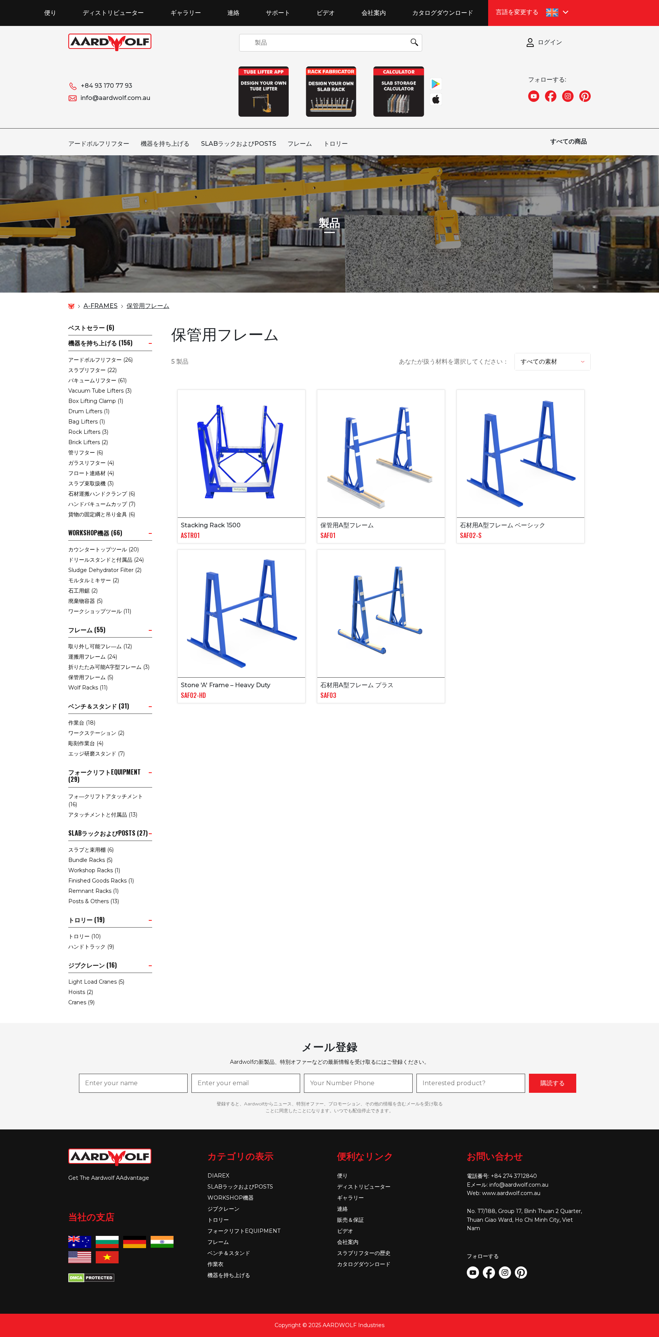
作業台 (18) (81, 722)
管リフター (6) (85, 452)
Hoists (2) (80, 992)
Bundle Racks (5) (90, 860)
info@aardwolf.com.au (115, 97)
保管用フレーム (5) (90, 677)
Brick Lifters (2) (88, 442)
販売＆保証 (350, 1219)
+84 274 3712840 (514, 1176)
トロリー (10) (84, 936)
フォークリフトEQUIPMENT (243, 1230)
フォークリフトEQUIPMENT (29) (104, 775)
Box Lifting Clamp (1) (95, 401)
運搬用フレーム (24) (92, 656)
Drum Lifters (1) (88, 411)
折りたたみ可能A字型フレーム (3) (108, 667)
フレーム (300, 143)
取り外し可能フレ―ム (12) (100, 646)
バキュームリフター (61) (97, 380)
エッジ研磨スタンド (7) (96, 753)
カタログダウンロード (442, 12)
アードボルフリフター (98, 143)
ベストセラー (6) (91, 327)
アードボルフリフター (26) (100, 359)
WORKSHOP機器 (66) (95, 532)
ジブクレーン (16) (92, 965)
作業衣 (215, 1264)
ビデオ (326, 12)
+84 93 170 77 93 (106, 85)
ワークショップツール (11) (99, 611)
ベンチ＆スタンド (228, 1253)
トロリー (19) (86, 919)
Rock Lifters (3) (88, 431)
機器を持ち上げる (165, 143)
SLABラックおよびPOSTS (238, 143)
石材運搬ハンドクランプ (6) (101, 493)
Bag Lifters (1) (86, 421)
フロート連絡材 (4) (91, 473)
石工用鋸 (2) (83, 590)
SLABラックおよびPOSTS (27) (108, 833)
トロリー (335, 143)
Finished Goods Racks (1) (101, 880)
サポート (278, 12)
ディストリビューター (113, 12)
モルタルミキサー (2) (93, 580)
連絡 (233, 12)
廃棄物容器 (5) (85, 601)
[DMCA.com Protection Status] (91, 1277)
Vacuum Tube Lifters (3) (100, 390)
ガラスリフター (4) (91, 462)
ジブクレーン (223, 1208)
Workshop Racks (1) (94, 870)
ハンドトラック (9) (91, 946)
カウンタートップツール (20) (103, 549)
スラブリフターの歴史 (364, 1253)
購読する (552, 1083)
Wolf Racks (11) (88, 687)
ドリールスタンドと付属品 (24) (106, 559)
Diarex (218, 1175)
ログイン (550, 42)
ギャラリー (185, 12)
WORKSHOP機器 (230, 1197)
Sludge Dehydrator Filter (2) (104, 570)
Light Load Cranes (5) (96, 981)
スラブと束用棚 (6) (91, 849)
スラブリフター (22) (92, 370)
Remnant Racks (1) (93, 891)
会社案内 (374, 12)
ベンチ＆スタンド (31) (98, 706)
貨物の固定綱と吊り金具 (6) (101, 514)
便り (50, 12)
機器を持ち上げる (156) (100, 342)
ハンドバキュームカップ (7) (101, 504)
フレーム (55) (86, 629)
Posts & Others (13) (93, 901)
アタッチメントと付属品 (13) (102, 814)
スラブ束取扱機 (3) (91, 483)
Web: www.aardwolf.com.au (503, 1193)
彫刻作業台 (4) (85, 743)
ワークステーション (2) (96, 733)
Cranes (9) (81, 1002)
